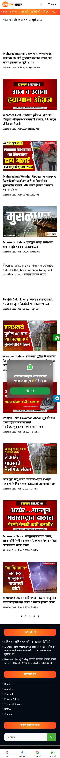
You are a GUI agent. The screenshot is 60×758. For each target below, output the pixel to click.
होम (7, 756)
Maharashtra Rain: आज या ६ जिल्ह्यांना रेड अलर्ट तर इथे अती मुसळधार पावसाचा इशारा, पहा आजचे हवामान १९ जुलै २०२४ (27, 58)
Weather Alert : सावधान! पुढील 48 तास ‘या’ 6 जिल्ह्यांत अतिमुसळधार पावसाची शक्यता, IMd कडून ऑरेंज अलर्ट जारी (29, 119)
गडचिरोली (35, 12)
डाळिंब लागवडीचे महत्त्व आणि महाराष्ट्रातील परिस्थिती (27, 642)
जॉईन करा (30, 391)
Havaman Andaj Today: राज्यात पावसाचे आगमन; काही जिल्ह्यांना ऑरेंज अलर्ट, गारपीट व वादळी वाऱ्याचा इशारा (30, 661)
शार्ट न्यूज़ (22, 756)
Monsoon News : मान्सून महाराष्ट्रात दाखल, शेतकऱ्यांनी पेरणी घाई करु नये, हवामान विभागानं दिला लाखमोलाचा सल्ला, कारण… (30, 541)
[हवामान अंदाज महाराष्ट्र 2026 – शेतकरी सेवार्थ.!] (12, 4)
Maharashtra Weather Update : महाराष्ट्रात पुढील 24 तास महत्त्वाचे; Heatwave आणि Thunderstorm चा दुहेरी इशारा (29, 650)
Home (4, 12)
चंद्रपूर (54, 12)
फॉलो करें (38, 756)
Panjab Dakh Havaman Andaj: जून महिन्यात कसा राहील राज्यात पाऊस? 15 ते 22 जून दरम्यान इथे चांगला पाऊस (29, 422)
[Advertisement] (30, 723)
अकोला (13, 12)
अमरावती (23, 12)
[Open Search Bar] (41, 4)
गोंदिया (46, 12)
